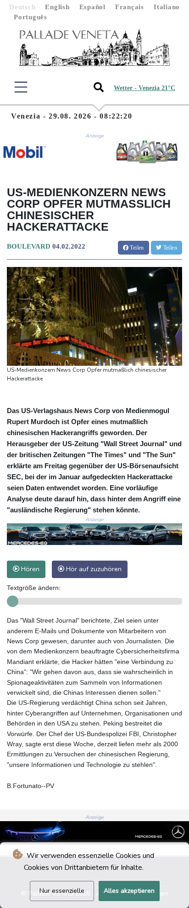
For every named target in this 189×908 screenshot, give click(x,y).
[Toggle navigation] (21, 87)
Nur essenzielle (61, 890)
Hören (29, 568)
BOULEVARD (28, 246)
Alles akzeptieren (129, 890)
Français (129, 7)
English (57, 7)
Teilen (136, 247)
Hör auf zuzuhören (93, 568)
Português (30, 17)
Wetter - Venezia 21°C (144, 88)
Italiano (167, 7)
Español (92, 7)
